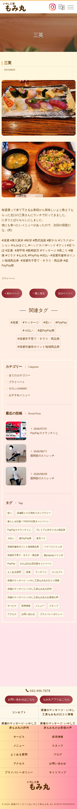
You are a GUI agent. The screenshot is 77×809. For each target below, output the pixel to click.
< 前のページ (12, 293)
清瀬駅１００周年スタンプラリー (34, 512)
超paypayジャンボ (53, 555)
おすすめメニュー (19, 395)
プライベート (8, 278)
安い (9, 512)
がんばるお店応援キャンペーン (36, 563)
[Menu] (70, 7)
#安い (47, 322)
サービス (11, 605)
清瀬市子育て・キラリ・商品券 (23, 555)
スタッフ (53, 605)
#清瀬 (14, 322)
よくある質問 (14, 572)
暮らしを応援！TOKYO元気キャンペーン (28, 521)
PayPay (11, 563)
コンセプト (57, 572)
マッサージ (41, 572)
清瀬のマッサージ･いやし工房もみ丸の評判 (29, 588)
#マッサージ (31, 322)
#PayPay (61, 322)
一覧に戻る (38, 293)
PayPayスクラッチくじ (19, 529)
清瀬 (28, 572)
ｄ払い (10, 538)
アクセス (11, 614)
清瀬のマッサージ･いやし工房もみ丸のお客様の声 (32, 597)
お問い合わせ (28, 614)
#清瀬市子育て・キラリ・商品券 (38, 339)
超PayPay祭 (25, 538)
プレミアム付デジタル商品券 (50, 529)
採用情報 (25, 605)
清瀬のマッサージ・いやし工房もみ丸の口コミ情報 (33, 580)
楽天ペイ (40, 538)
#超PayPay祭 (46, 330)
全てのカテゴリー (19, 375)
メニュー (39, 605)
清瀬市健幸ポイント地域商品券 (23, 546)
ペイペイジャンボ (53, 546)
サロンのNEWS (18, 388)
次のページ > (65, 293)
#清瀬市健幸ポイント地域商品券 (38, 347)
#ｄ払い (28, 330)
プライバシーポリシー (51, 614)
